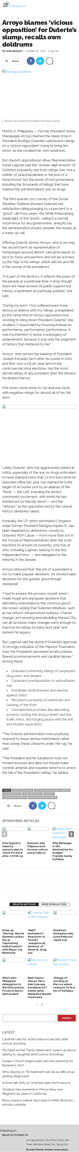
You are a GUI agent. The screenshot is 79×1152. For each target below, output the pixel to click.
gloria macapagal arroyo (52, 790)
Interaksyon (14, 50)
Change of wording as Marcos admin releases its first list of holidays (64, 984)
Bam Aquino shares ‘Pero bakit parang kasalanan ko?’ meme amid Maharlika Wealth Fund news (39, 987)
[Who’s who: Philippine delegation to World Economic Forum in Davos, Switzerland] (14, 966)
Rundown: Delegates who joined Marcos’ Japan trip (63, 935)
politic (49, 794)
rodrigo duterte (15, 797)
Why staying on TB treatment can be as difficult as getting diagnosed (38, 1074)
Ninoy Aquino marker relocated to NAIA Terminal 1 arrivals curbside (38, 1102)
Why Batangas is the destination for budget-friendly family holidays (62, 851)
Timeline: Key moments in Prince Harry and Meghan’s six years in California (32, 1092)
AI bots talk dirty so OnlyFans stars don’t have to (36, 1083)
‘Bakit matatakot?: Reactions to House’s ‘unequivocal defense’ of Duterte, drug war (37, 941)
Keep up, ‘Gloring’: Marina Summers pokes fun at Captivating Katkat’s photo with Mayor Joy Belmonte (13, 941)
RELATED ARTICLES (24, 904)
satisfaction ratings (42, 797)
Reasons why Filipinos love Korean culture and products (37, 848)
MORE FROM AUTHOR (54, 904)
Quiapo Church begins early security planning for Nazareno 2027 (37, 1063)
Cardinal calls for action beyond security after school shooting (35, 1041)
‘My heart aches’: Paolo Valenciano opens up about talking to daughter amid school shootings (39, 1052)
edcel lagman (22, 790)
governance (12, 794)
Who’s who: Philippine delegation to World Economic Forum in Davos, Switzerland (13, 985)
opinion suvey (32, 794)
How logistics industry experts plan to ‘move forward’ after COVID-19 (12, 849)
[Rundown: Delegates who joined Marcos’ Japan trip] (65, 919)
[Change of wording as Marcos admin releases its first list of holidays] (65, 966)
